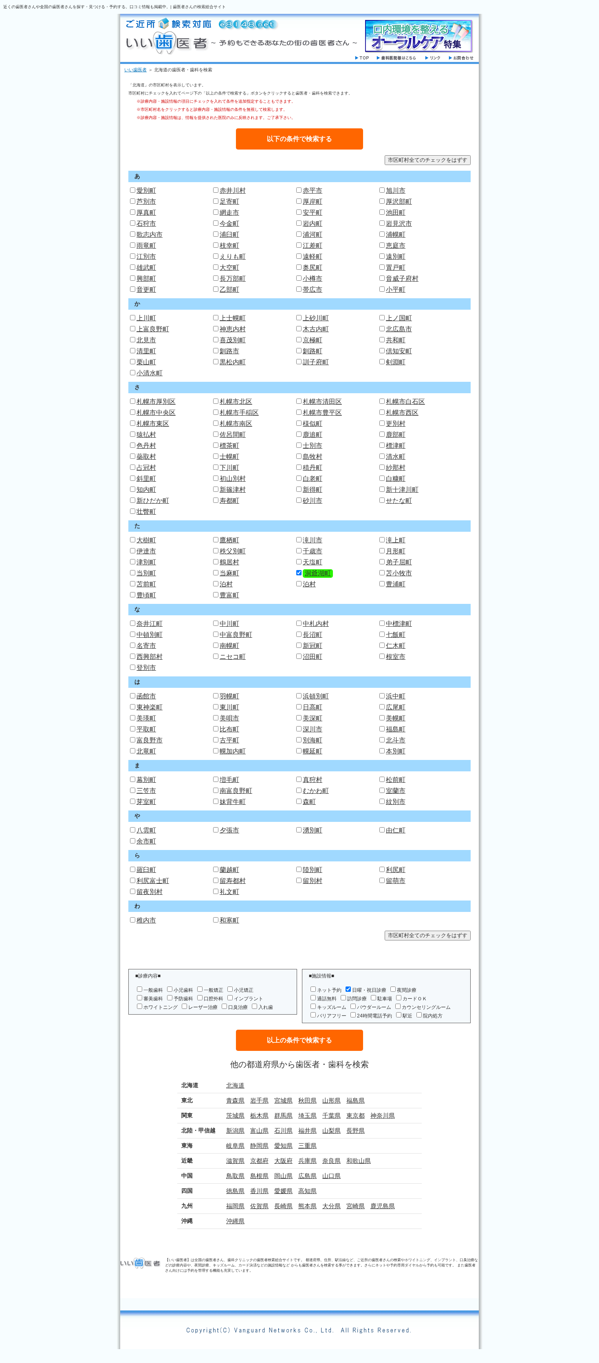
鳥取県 (235, 1175)
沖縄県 (235, 1221)
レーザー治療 (203, 1007)
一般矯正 (213, 990)
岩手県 (259, 1100)
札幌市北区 (236, 401)
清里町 (146, 351)
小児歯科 (183, 990)
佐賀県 (259, 1205)
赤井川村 (233, 190)
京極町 (312, 340)
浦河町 (312, 234)
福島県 (355, 1100)
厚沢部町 (399, 201)
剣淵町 (395, 362)
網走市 (229, 212)
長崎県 (283, 1205)
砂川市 (312, 500)
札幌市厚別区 (156, 401)
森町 (309, 801)
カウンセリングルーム (426, 1007)
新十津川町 (402, 489)
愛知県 (283, 1145)
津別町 (146, 562)
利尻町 (395, 869)
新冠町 (312, 645)
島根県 (259, 1175)
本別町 (395, 751)
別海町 (312, 740)
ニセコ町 (233, 656)
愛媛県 (283, 1190)
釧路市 (229, 351)
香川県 (259, 1190)
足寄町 (229, 201)
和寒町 (229, 920)
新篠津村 (233, 489)
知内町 (146, 489)
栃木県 (259, 1115)
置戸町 (395, 267)
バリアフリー (331, 1016)
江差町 (312, 245)
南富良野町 (236, 790)
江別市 (146, 256)
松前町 (395, 779)
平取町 (146, 729)
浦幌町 (395, 234)
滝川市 (312, 540)
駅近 (407, 1016)
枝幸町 (229, 245)
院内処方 (433, 1016)
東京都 (355, 1115)
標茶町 (229, 445)
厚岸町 (312, 201)
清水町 (395, 456)
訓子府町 (316, 362)
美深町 (312, 718)
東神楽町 (150, 707)
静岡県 (259, 1145)
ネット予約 (329, 990)
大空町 (229, 267)
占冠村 (146, 467)
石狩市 (146, 223)
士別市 (312, 445)
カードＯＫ (415, 999)
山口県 (331, 1175)
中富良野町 (236, 634)
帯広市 (312, 289)
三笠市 (146, 790)
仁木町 (395, 645)
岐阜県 (235, 1145)
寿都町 (229, 500)
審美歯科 (153, 999)
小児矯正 (243, 990)
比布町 (229, 729)
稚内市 (146, 920)
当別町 (146, 573)
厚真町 (146, 212)
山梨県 (331, 1130)
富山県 (259, 1130)
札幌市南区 (236, 423)
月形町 (395, 551)
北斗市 (395, 740)
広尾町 (395, 707)
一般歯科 (153, 990)
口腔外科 (213, 999)
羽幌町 (229, 696)
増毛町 (229, 779)
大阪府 (283, 1160)
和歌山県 (358, 1160)
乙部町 (229, 289)
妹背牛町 (233, 801)
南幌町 (229, 645)
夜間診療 (406, 990)
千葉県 (331, 1115)
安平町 (312, 212)
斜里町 (146, 478)
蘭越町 (229, 869)
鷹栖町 (229, 540)
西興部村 (150, 656)
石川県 (283, 1130)
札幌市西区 (402, 412)
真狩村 (312, 779)
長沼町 (312, 634)
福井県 (307, 1130)
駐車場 (384, 999)
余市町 (146, 841)
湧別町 (312, 830)
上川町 (146, 318)
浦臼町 (229, 234)
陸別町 (312, 869)
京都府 (259, 1160)
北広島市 (399, 329)
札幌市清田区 (322, 401)
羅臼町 (146, 869)
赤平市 (312, 190)
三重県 (307, 1145)
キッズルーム (331, 1007)
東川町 (229, 707)
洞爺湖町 (318, 573)
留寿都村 (233, 880)
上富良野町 (153, 329)
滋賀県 (235, 1160)
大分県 (331, 1205)
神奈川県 (382, 1115)
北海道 (235, 1085)
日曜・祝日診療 (369, 990)
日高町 (312, 707)
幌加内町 (233, 751)
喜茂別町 (233, 340)
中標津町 (399, 623)
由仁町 (395, 830)
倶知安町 (399, 351)
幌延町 (312, 751)
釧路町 (312, 351)
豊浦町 (395, 584)
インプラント (248, 999)
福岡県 (235, 1205)
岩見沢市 (399, 223)
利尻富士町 (153, 880)
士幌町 (229, 456)
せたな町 (399, 500)
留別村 (312, 880)
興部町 (146, 278)
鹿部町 (395, 434)
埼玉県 (307, 1115)
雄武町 (146, 267)
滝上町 (395, 540)
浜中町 (395, 696)
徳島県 (235, 1190)
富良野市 (150, 740)
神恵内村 (233, 329)
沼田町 (312, 656)
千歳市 (312, 551)
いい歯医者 (135, 69)
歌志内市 (150, 234)
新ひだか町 (153, 500)
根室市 (395, 656)
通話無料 (327, 999)
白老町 (312, 478)
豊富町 (229, 595)
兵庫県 (307, 1160)
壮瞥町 (146, 511)
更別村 (395, 423)
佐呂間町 (233, 434)
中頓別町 (150, 634)
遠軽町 (312, 256)
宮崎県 (355, 1205)
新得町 (312, 489)
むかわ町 (316, 790)
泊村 (226, 584)
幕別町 (146, 779)
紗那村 (395, 467)
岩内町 (312, 223)
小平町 (395, 289)
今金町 (229, 223)
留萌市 (395, 880)
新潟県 (235, 1130)
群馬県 (283, 1115)
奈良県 (331, 1160)
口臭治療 (238, 1007)
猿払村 (146, 434)
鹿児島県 (382, 1205)
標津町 (395, 445)
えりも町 (233, 256)
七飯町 (395, 634)
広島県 (307, 1175)
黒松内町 (233, 362)
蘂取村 (146, 456)
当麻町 (229, 573)
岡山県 (283, 1175)
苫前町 (146, 584)
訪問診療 (357, 999)
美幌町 (395, 718)
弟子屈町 (399, 562)
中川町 (229, 623)
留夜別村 (150, 891)
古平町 (229, 740)
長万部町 (233, 278)
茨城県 (235, 1115)
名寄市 (146, 645)
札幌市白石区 (405, 401)
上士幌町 (233, 318)
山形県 (331, 1100)
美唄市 (229, 718)
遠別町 (395, 256)
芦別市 (146, 201)
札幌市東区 (153, 423)
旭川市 (395, 190)
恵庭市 (395, 245)
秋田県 (307, 1100)
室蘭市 (395, 790)
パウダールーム (374, 1007)
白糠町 (395, 478)
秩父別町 (233, 551)
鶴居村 (229, 562)
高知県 (307, 1190)
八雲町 (146, 830)
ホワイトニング (160, 1007)
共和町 (395, 340)
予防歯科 (183, 999)
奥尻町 (312, 267)
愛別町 (146, 190)
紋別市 (395, 801)
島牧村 (312, 456)
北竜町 (146, 751)
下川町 (229, 467)
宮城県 (283, 1100)
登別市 (146, 667)
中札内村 (316, 623)
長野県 (355, 1130)
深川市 (312, 729)
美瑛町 (146, 718)
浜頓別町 (316, 696)
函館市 (146, 696)
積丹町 (312, 467)
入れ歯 (265, 1007)
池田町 (395, 212)
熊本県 (307, 1205)
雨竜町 (146, 245)
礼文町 (229, 891)
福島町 (395, 729)
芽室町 (146, 801)
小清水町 (150, 373)
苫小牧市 (399, 573)
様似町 (312, 423)
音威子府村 (402, 278)
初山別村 (233, 478)
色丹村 (146, 445)
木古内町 (316, 329)
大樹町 (146, 540)
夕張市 (229, 830)
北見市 (146, 340)
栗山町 (146, 362)
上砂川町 (316, 318)
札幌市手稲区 (239, 412)
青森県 (235, 1100)
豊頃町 (146, 595)
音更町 (146, 289)
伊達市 (146, 551)
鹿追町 (312, 434)
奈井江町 (150, 623)
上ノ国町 (399, 318)
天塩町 (312, 562)
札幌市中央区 (156, 412)
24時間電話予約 (374, 1016)
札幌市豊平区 (322, 412)
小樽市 (312, 278)
